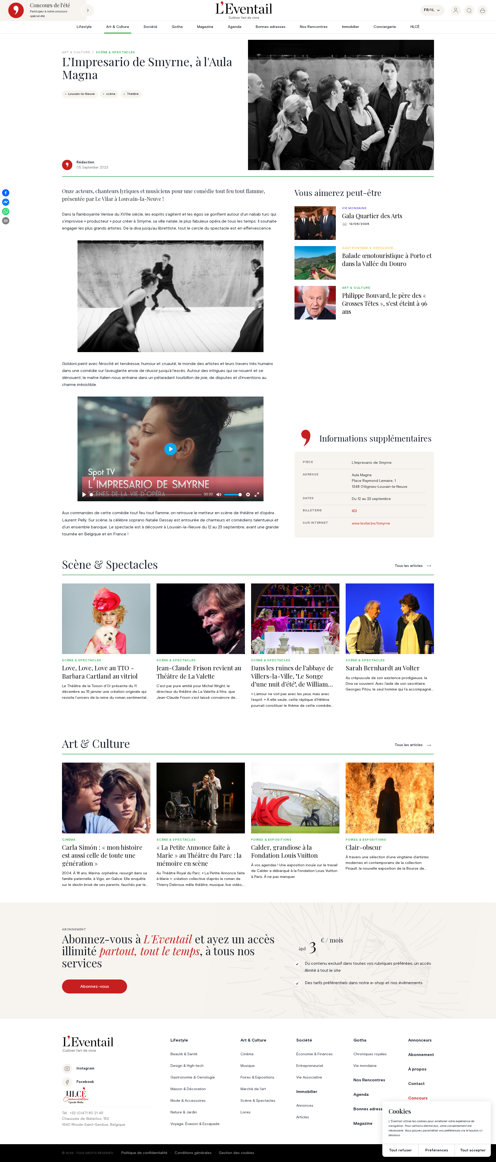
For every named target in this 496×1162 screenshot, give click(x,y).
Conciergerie (385, 27)
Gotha (177, 27)
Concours (418, 1098)
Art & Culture (117, 27)
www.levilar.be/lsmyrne (371, 523)
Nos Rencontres (314, 27)
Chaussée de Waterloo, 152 (85, 1119)
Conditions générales (193, 1153)
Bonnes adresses (270, 27)
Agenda (234, 27)
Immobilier (350, 27)
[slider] (146, 494)
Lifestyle (84, 27)
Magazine (205, 27)
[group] (456, 10)
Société (150, 27)
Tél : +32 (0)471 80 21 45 (82, 1113)
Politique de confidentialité (144, 1153)
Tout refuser (400, 1150)
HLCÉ (415, 27)
